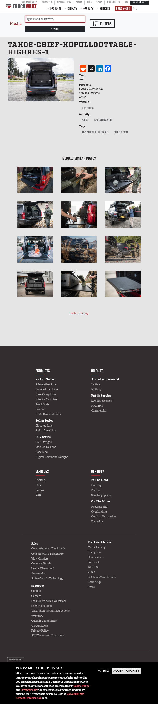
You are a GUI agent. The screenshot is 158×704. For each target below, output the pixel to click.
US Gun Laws (39, 625)
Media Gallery (64, 2)
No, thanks (103, 670)
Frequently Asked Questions (48, 601)
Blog (89, 2)
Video (91, 572)
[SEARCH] (136, 8)
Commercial (98, 410)
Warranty (37, 616)
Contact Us (47, 2)
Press (91, 587)
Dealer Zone (95, 557)
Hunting (96, 485)
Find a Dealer (113, 2)
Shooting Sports (101, 495)
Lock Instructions (42, 606)
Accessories (38, 573)
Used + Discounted (42, 568)
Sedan (40, 490)
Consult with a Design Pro (47, 553)
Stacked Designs (46, 447)
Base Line (42, 452)
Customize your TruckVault (48, 548)
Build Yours (123, 8)
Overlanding (99, 511)
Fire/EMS (97, 405)
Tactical (96, 384)
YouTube (93, 567)
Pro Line (41, 409)
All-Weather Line (46, 384)
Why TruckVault (29, 2)
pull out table (121, 132)
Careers (36, 596)
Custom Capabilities (44, 621)
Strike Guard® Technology (47, 578)
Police (85, 119)
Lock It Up (94, 582)
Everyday (97, 521)
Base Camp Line (46, 394)
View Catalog (39, 558)
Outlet (79, 2)
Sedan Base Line (46, 430)
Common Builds (41, 563)
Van (38, 495)
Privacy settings (16, 660)
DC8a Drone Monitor (49, 414)
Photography (99, 506)
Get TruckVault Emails (102, 577)
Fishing (95, 490)
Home (22, 6)
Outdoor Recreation (103, 516)
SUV (39, 485)
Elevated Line (44, 425)
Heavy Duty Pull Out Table (95, 132)
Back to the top (79, 313)
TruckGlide (42, 404)
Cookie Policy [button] (81, 686)
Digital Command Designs (52, 457)
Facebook (94, 562)
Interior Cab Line (46, 399)
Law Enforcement (103, 119)
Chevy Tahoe (88, 107)
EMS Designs (44, 442)
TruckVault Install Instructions (50, 610)
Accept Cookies (126, 670)
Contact (36, 591)
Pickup (40, 480)
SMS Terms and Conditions (48, 635)
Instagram (94, 552)
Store (99, 2)
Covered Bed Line (47, 389)
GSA (126, 2)
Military (96, 389)
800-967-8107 (139, 2)
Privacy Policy (29, 690)
